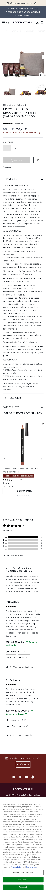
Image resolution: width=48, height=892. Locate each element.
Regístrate (23, 764)
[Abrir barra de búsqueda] (8, 22)
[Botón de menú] (3, 22)
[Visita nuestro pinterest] (32, 777)
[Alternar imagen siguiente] (44, 57)
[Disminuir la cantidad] (7, 148)
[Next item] (41, 459)
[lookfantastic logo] (23, 22)
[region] (23, 844)
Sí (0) (12, 657)
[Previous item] (5, 459)
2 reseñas (19, 123)
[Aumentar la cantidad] (24, 148)
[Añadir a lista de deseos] (38, 160)
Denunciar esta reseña (19, 667)
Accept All (23, 887)
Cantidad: (8, 142)
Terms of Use (31, 867)
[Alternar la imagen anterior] (2, 57)
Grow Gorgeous (14, 105)
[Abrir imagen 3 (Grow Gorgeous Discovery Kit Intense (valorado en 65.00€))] (41, 89)
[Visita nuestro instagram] (20, 777)
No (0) (25, 657)
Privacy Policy (16, 867)
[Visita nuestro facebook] (14, 777)
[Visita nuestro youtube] (26, 777)
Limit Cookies (23, 880)
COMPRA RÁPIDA (25, 491)
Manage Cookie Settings (23, 872)
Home (5, 31)
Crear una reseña (13, 555)
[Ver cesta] (42, 22)
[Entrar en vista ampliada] (41, 75)
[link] (37, 22)
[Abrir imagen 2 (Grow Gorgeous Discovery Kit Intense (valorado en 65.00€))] (25, 89)
